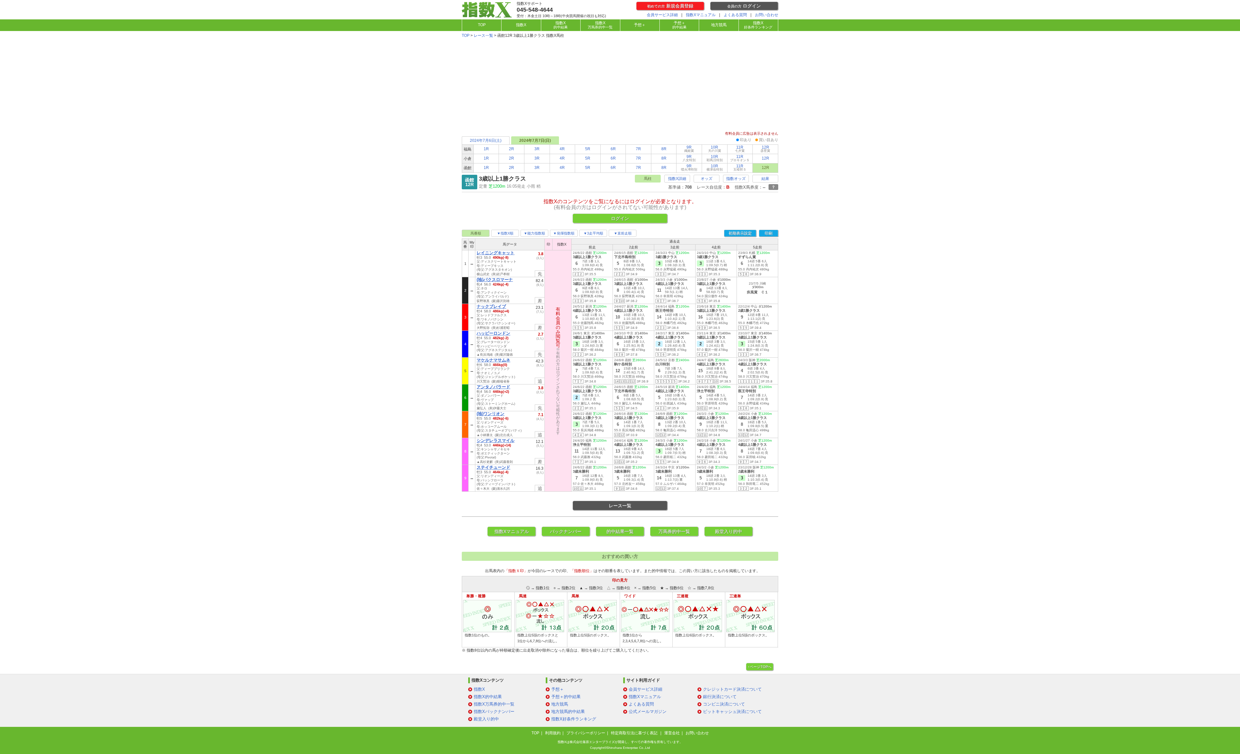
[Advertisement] (620, 85)
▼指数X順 (505, 233)
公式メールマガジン (647, 711)
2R (511, 149)
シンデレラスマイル (495, 440)
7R (638, 149)
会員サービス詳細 (662, 15)
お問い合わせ (766, 15)
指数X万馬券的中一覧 (494, 704)
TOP (482, 25)
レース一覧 (483, 35)
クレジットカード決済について (732, 689)
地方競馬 (719, 25)
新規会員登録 (670, 5)
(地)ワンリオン (490, 413)
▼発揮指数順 (563, 233)
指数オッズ (736, 178)
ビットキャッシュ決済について (732, 711)
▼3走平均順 (593, 233)
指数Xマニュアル (701, 15)
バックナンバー (566, 531)
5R (587, 149)
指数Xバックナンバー (494, 711)
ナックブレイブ (491, 306)
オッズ (706, 178)
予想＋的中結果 (566, 696)
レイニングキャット (495, 252)
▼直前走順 (623, 233)
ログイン (744, 5)
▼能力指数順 (534, 233)
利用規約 (553, 733)
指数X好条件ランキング (573, 719)
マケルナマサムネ (493, 360)
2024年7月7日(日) (535, 140)
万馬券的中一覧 (674, 531)
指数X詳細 (677, 178)
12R (765, 148)
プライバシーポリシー (585, 733)
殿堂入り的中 (728, 531)
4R (562, 149)
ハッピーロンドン (493, 333)
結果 (765, 178)
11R (740, 148)
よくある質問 (735, 15)
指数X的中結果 (488, 696)
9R (689, 148)
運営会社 (672, 733)
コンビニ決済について (724, 704)
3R (537, 149)
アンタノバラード (493, 386)
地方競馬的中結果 (568, 711)
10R (714, 148)
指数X (521, 25)
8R (663, 149)
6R (613, 149)
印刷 (768, 233)
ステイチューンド (493, 467)
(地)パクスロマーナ (495, 279)
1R (486, 149)
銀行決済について (720, 696)
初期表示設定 (740, 233)
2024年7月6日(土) (485, 140)
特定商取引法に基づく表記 (634, 733)
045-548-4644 (535, 9)
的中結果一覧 (620, 531)
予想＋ (640, 25)
